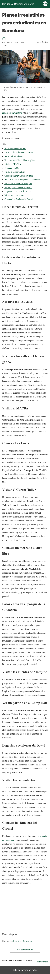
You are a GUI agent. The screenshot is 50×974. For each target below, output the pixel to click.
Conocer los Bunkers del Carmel (18, 199)
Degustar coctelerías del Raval (17, 191)
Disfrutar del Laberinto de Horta (18, 152)
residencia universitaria (12, 112)
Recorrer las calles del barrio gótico (19, 160)
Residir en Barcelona (22, 941)
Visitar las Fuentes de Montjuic (18, 183)
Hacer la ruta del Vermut (15, 148)
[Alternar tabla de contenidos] (4, 144)
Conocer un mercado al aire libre (18, 175)
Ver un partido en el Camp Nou (18, 187)
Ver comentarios (25, 949)
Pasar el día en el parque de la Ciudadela (22, 179)
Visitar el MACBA (12, 163)
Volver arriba (42, 962)
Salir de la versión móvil (25, 970)
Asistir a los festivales (13, 156)
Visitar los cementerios (14, 195)
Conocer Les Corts (12, 167)
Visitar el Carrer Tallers (14, 171)
